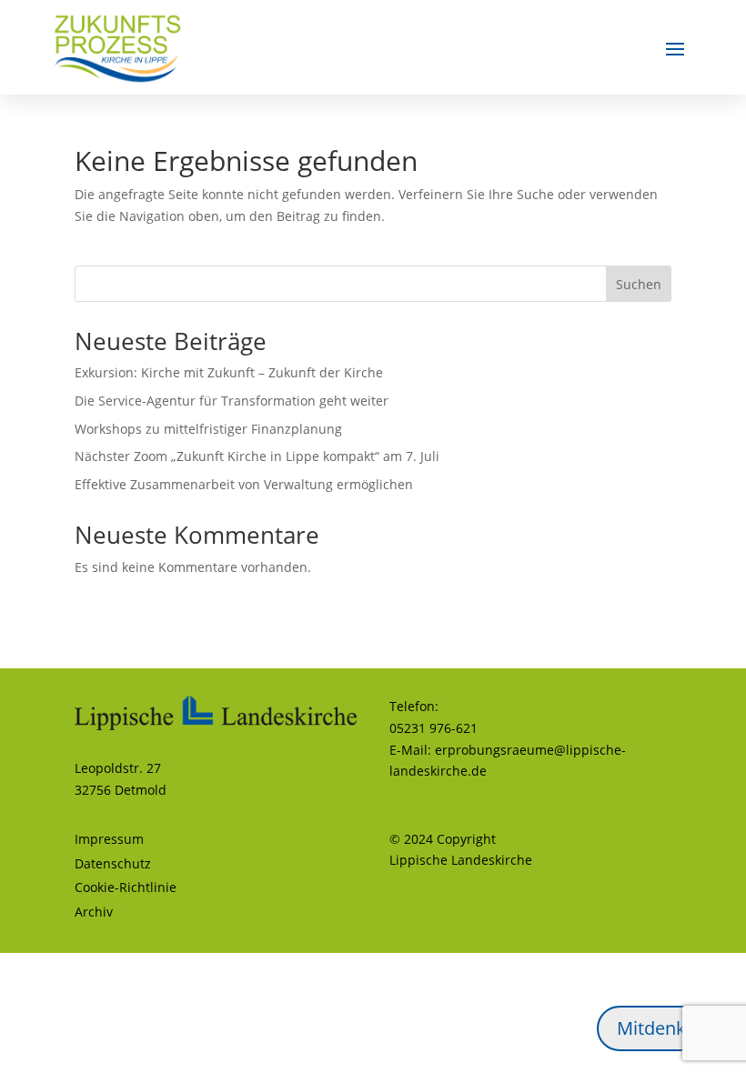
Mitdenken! (664, 1028)
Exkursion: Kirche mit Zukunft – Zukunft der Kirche (229, 372)
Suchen (638, 284)
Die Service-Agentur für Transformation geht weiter (231, 400)
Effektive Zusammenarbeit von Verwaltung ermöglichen (244, 484)
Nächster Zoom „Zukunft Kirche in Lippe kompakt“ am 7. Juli (257, 456)
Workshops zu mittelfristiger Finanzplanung (208, 428)
